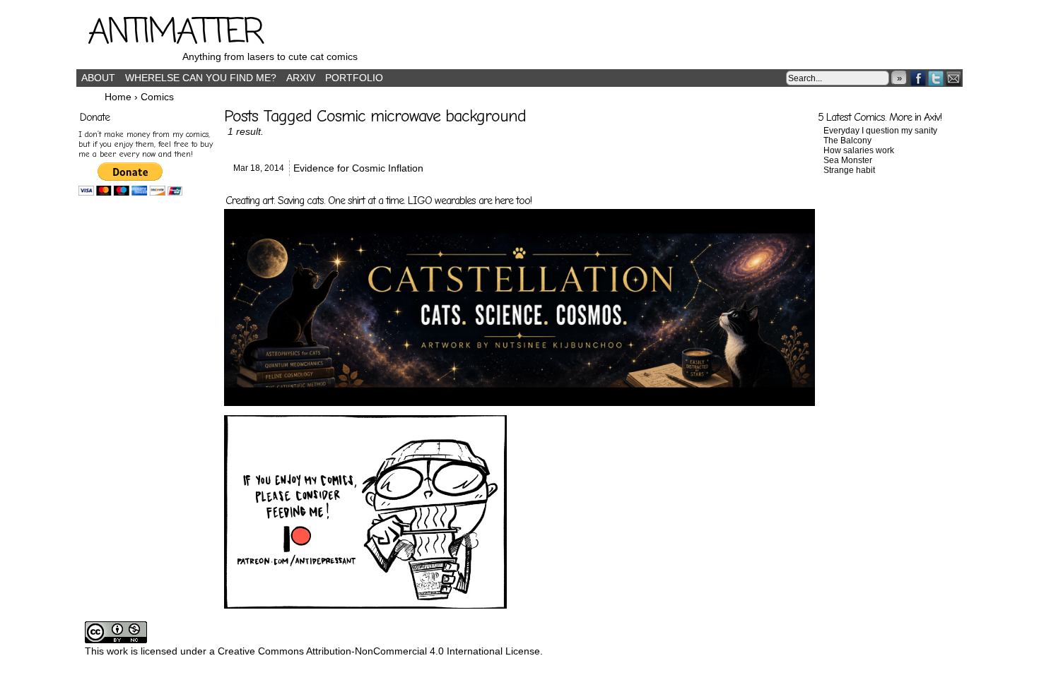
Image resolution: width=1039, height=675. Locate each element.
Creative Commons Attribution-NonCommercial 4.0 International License (379, 651)
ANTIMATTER (175, 33)
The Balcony (847, 140)
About (98, 77)
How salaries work (858, 150)
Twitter (936, 78)
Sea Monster (847, 160)
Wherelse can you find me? (200, 77)
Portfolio (354, 77)
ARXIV (300, 77)
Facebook (918, 78)
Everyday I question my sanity (880, 131)
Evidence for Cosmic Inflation (358, 168)
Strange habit (849, 170)
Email (954, 78)
